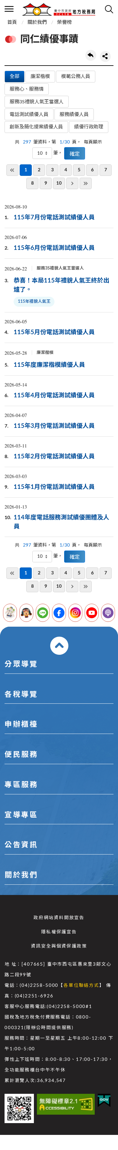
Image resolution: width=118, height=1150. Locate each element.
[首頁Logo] (58, 9)
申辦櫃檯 (21, 724)
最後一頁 (86, 183)
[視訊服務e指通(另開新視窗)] (26, 613)
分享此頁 (105, 56)
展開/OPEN (59, 646)
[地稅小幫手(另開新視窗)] (10, 613)
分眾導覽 (21, 664)
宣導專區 (21, 815)
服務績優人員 (74, 114)
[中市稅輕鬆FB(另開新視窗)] (59, 613)
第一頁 (12, 170)
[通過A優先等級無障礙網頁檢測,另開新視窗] (66, 1104)
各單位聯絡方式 (81, 985)
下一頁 (72, 183)
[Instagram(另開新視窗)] (75, 613)
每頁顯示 (93, 142)
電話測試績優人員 (29, 114)
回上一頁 (90, 55)
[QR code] (19, 1108)
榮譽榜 (64, 22)
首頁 (12, 22)
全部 (14, 76)
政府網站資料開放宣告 (59, 918)
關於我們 (37, 22)
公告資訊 (21, 845)
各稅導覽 (21, 694)
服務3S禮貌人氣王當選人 (37, 101)
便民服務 (21, 754)
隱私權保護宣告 (59, 932)
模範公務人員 (75, 76)
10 (59, 183)
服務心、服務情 (27, 89)
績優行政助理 (88, 126)
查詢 (109, 9)
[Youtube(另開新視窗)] (92, 613)
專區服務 (21, 785)
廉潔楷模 (40, 76)
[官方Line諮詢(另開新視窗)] (43, 613)
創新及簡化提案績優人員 (36, 126)
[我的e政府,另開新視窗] (104, 1100)
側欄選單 (9, 9)
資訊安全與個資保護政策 (59, 946)
